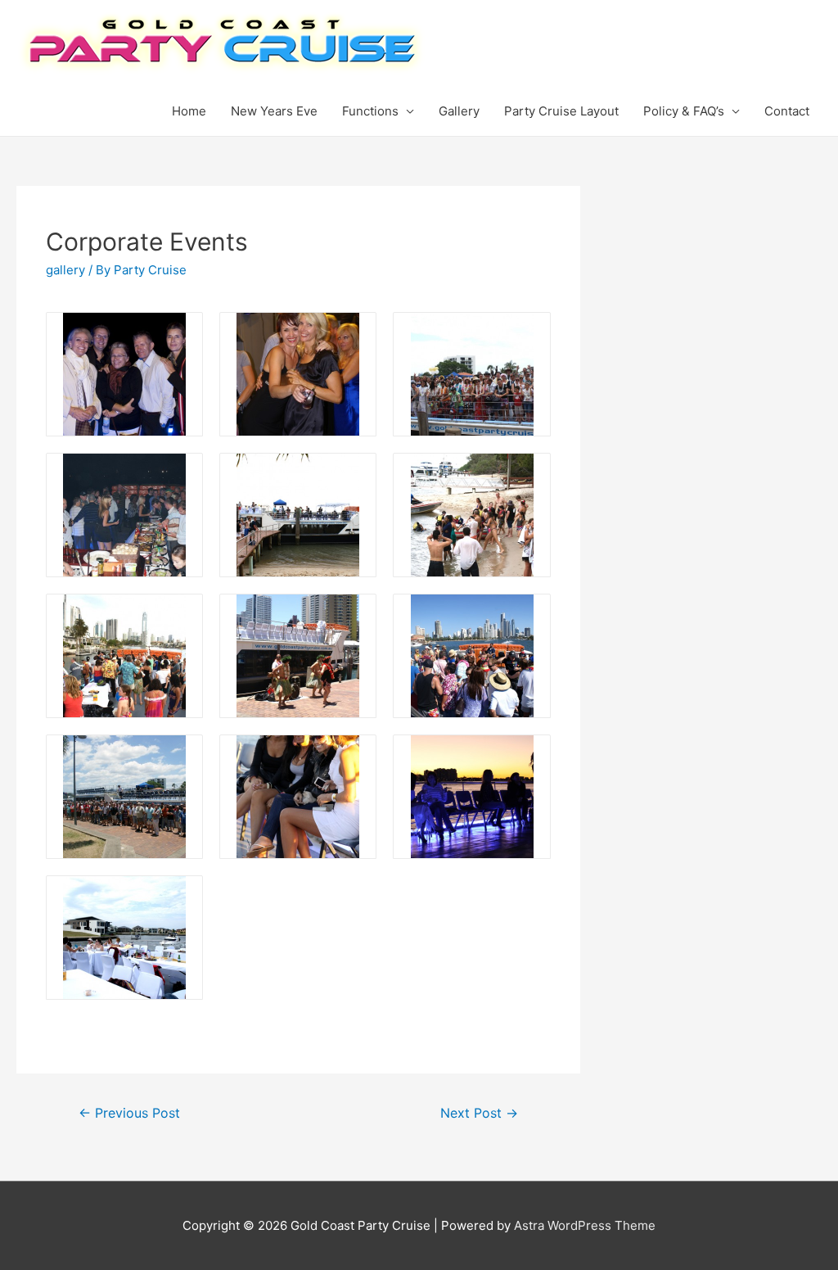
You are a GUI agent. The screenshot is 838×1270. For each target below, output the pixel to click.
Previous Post (129, 1113)
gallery (65, 270)
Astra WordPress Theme (585, 1225)
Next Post (479, 1113)
